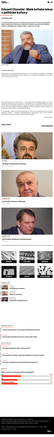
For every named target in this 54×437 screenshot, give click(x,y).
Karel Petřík (12, 293)
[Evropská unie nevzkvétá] (5, 289)
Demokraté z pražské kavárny (18, 300)
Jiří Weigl (12, 287)
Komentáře (5, 282)
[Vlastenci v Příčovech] (5, 295)
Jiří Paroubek (13, 299)
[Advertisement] (27, 87)
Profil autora (6, 124)
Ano (2, 374)
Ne (2, 378)
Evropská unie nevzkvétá (17, 288)
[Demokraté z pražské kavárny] (5, 301)
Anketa (4, 368)
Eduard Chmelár (13, 9)
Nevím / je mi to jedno (7, 382)
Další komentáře (47, 126)
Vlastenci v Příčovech (15, 294)
